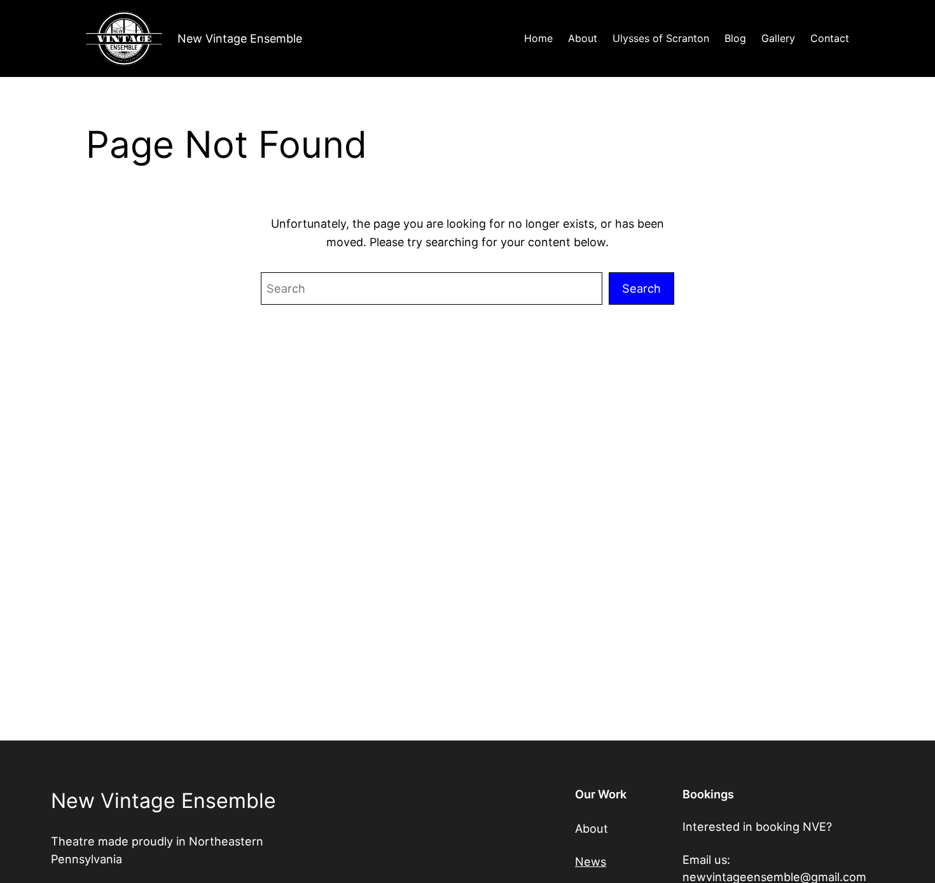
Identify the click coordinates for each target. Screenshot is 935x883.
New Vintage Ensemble (239, 38)
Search (641, 288)
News (590, 861)
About (591, 828)
